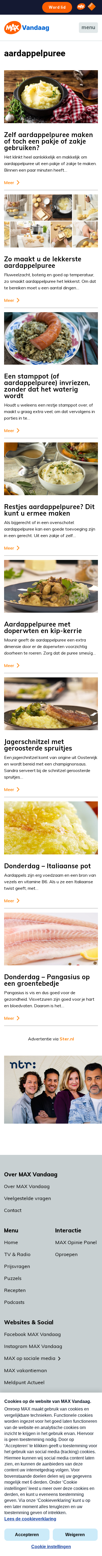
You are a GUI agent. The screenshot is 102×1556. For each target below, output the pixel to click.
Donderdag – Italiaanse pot (47, 866)
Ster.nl (67, 1039)
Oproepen (66, 1254)
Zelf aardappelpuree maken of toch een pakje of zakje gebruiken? (48, 141)
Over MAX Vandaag (27, 1186)
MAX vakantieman (25, 1370)
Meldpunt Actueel (24, 1382)
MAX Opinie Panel (76, 1242)
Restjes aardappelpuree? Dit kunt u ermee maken (49, 510)
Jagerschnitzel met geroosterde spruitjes (38, 744)
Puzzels (12, 1278)
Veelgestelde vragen (27, 1198)
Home (11, 1242)
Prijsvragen (17, 1266)
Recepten (15, 1290)
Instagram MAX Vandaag (33, 1346)
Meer (9, 182)
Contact (12, 1210)
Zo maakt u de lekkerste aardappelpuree (42, 262)
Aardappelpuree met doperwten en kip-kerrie (43, 627)
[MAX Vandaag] (26, 27)
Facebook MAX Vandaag (32, 1334)
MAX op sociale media (29, 1358)
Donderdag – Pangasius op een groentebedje (47, 980)
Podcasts (14, 1302)
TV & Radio (17, 1254)
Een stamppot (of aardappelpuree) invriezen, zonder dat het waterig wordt (47, 386)
